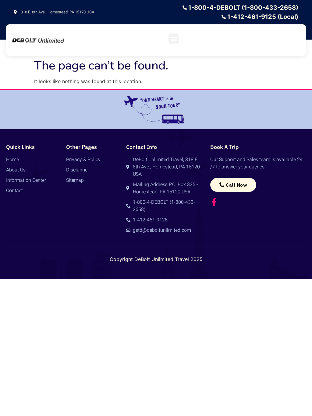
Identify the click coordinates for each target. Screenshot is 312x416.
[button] (173, 38)
